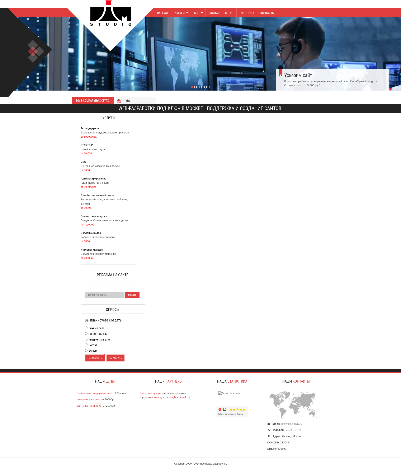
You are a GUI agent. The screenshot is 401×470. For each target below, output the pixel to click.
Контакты (267, 13)
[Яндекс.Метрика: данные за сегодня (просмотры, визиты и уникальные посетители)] (229, 393)
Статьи (214, 13)
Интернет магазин (99, 339)
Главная (162, 13)
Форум (93, 350)
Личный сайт (96, 328)
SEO (196, 13)
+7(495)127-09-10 (294, 430)
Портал (93, 345)
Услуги (179, 13)
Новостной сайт (99, 334)
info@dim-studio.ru (291, 423)
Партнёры (247, 13)
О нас (229, 13)
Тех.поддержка (312, 63)
